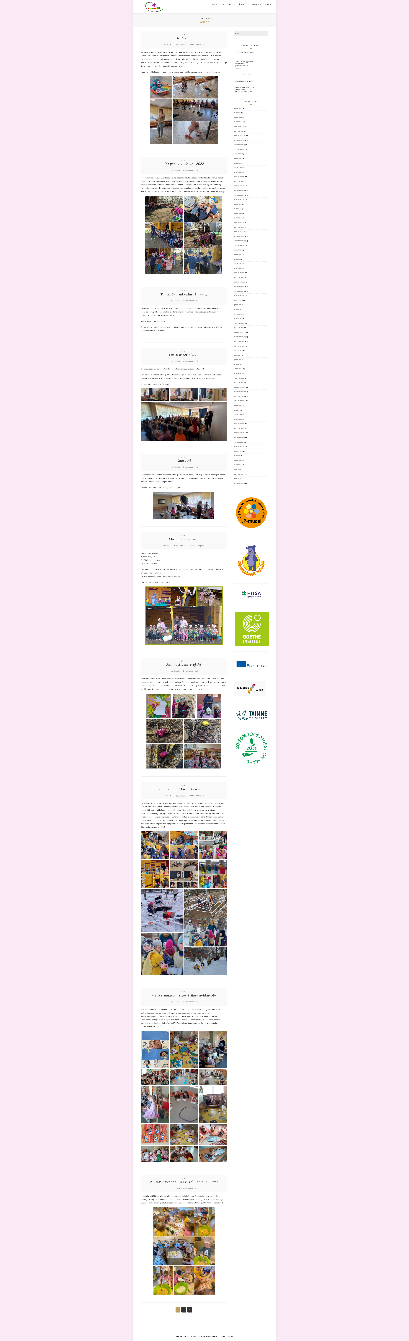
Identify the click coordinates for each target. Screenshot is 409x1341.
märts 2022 (238, 319)
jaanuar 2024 (238, 227)
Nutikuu (184, 38)
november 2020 (239, 392)
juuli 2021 (237, 355)
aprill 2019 (238, 460)
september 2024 (239, 200)
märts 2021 (238, 373)
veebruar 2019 (239, 469)
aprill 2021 (238, 369)
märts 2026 (238, 122)
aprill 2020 (238, 415)
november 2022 (239, 286)
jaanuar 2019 (238, 474)
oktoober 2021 (239, 341)
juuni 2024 (237, 204)
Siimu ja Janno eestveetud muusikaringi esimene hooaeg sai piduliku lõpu (244, 89)
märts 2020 (238, 419)
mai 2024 (237, 209)
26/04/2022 (168, 45)
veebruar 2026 (239, 126)
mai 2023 (237, 259)
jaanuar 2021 (238, 383)
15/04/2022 (168, 546)
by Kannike (181, 45)
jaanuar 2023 (238, 277)
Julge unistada (240, 75)
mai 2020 (237, 410)
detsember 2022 (239, 282)
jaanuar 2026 (238, 131)
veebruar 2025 (239, 177)
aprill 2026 (238, 117)
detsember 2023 (239, 232)
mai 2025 (237, 163)
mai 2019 (237, 456)
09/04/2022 (168, 796)
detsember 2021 (239, 332)
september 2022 (239, 296)
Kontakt (269, 4)
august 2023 (238, 250)
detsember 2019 (239, 433)
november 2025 (239, 140)
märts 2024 (238, 218)
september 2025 (239, 149)
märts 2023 (238, 268)
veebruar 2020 (239, 424)
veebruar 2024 (239, 222)
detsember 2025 (239, 136)
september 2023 (239, 245)
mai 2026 (237, 113)
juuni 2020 (237, 405)
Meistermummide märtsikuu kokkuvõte (183, 995)
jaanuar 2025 (238, 181)
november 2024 (239, 190)
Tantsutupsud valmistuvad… (183, 294)
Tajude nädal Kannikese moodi (184, 789)
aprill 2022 (238, 314)
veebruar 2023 (239, 273)
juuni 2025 (237, 158)
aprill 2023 (238, 264)
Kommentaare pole (196, 45)
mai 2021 (237, 364)
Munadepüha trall (184, 539)
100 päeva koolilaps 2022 (183, 163)
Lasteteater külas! (183, 354)
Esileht (215, 4)
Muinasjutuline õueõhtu (244, 81)
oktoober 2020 (239, 396)
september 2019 (239, 447)
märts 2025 (238, 172)
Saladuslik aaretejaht (183, 664)
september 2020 (239, 401)
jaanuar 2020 (238, 428)
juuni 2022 (237, 305)
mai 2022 (237, 309)
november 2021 (239, 337)
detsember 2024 (239, 186)
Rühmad (241, 4)
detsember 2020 (239, 387)
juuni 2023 (237, 254)
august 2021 (238, 351)
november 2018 (239, 483)
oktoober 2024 (239, 195)
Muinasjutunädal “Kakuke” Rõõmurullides (183, 1182)
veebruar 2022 (239, 323)
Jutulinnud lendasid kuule (244, 52)
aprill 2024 (238, 213)
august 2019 (238, 451)
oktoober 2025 (239, 145)
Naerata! (184, 460)
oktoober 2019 (239, 442)
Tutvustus (228, 4)
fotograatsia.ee (169, 487)
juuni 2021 (237, 360)
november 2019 (239, 437)
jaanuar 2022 (238, 328)
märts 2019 (238, 465)
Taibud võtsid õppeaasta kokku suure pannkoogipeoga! (244, 64)
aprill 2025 (238, 168)
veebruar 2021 (239, 378)
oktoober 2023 (239, 241)
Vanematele (255, 4)
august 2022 (238, 300)
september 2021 (239, 346)
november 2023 (239, 236)
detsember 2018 (239, 479)
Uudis (184, 35)
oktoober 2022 (239, 291)
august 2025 (238, 154)
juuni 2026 (237, 108)
